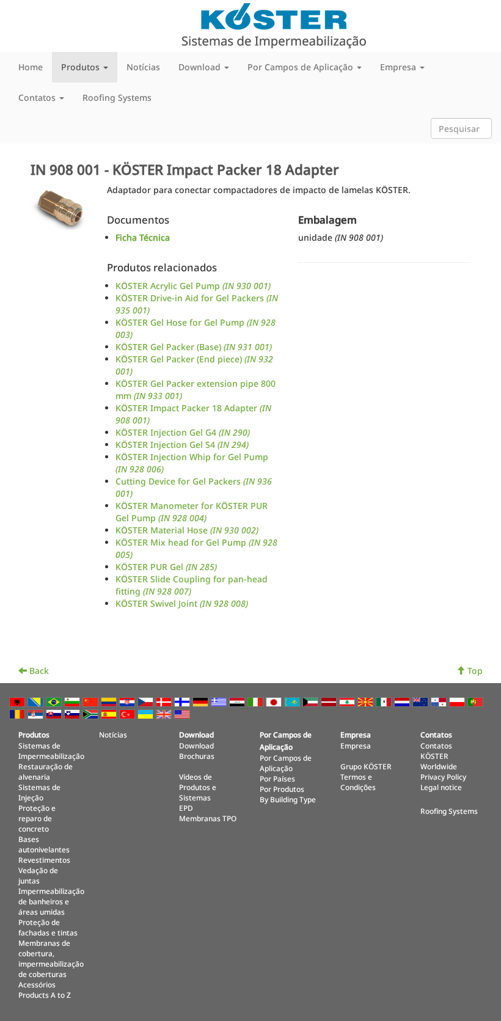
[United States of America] (183, 713)
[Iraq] (238, 701)
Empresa (355, 745)
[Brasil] (55, 701)
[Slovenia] (73, 713)
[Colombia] (110, 701)
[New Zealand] (421, 701)
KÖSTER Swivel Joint (181, 603)
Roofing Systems (117, 97)
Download (196, 745)
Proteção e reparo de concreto (37, 818)
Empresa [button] (399, 67)
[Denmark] (165, 701)
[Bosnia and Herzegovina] (36, 701)
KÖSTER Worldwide (438, 761)
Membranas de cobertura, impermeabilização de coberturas (51, 958)
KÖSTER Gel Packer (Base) (193, 347)
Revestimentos (44, 860)
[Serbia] (36, 713)
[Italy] (256, 701)
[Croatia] (128, 701)
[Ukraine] (146, 713)
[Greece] (220, 701)
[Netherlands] (403, 701)
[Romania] (18, 713)
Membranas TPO (207, 818)
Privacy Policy (443, 776)
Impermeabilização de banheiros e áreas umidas (51, 901)
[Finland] (183, 701)
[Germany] (201, 701)
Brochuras (196, 756)
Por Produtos (282, 789)
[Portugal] (476, 701)
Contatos (436, 745)
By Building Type (288, 799)
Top (474, 670)
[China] (91, 701)
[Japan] (275, 701)
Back (38, 670)
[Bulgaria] (73, 701)
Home (30, 67)
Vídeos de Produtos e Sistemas (197, 787)
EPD (186, 808)
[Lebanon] (348, 701)
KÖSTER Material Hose (186, 530)
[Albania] (18, 701)
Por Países (277, 778)
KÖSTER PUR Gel (166, 567)
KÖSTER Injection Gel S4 (182, 444)
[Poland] (458, 701)
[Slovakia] (55, 713)
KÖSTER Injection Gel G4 (182, 432)
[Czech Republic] (146, 701)
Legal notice (441, 787)
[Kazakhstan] (293, 701)
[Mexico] (385, 701)
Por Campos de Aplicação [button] (301, 67)
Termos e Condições (358, 782)
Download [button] (200, 67)
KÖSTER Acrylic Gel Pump (193, 285)
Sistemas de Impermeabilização (51, 751)
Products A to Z (44, 995)
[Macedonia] (366, 701)
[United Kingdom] (165, 713)
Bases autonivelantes (44, 844)
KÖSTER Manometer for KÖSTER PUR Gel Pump (191, 512)
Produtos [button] (81, 67)
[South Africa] (91, 713)
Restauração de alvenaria (45, 771)
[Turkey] (128, 713)
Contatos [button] (38, 97)
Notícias (143, 67)
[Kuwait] (311, 701)
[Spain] (110, 713)
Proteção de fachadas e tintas (48, 927)
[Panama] (440, 701)
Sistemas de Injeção (39, 792)
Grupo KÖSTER (366, 766)
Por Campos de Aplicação (286, 763)
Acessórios (37, 984)
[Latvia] (330, 701)
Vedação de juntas (38, 875)
